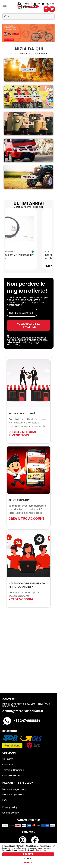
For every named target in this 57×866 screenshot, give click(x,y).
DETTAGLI (28, 858)
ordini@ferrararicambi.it (22, 711)
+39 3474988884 (21, 599)
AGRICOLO (28, 177)
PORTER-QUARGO (28, 150)
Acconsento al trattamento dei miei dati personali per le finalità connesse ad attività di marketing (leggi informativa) (27, 341)
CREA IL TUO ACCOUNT (26, 518)
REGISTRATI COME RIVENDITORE (23, 434)
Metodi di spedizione (13, 795)
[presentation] (5, 241)
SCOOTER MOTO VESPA (28, 97)
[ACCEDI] (46, 9)
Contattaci (8, 765)
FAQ (4, 800)
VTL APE (28, 123)
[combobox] (28, 16)
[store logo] (24, 6)
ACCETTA (28, 854)
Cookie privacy (10, 813)
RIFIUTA (28, 863)
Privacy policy (9, 807)
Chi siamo (7, 759)
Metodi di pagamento (14, 789)
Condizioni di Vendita (13, 776)
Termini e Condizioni (13, 770)
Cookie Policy (41, 850)
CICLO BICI (29, 70)
